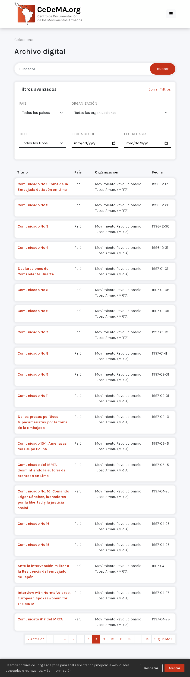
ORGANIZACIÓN (84, 103)
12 (129, 639)
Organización (106, 172)
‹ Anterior (36, 639)
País (78, 172)
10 (112, 639)
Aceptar (174, 668)
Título (22, 172)
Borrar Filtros (159, 89)
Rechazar (151, 668)
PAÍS (22, 103)
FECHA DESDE (83, 134)
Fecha (157, 172)
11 (121, 639)
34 (147, 639)
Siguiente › (163, 639)
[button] (171, 13)
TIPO (23, 134)
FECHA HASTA (135, 134)
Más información (57, 670)
